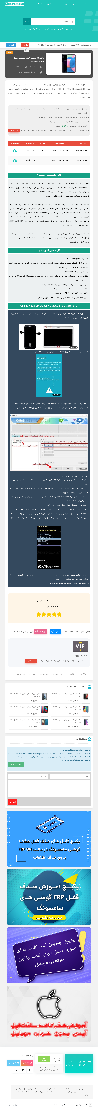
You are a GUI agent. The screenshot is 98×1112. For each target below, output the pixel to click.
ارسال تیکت (44, 1059)
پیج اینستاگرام (40, 631)
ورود (24, 45)
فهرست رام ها (85, 45)
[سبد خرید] (27, 49)
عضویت (9, 45)
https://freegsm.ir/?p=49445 (23, 72)
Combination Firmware (37, 212)
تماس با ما (48, 4)
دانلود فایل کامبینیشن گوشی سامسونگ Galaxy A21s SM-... (66, 721)
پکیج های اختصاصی (72, 4)
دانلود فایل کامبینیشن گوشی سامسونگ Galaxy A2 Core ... (25, 708)
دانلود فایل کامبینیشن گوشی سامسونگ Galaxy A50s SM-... (66, 708)
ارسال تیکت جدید (16, 764)
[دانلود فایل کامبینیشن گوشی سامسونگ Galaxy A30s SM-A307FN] (68, 64)
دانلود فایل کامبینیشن (82, 84)
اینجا (73, 313)
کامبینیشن (73, 45)
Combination (72, 204)
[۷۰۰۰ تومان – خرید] (15, 151)
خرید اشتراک (14, 130)
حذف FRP (41, 45)
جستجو (27, 21)
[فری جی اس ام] (14, 4)
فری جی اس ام (19, 84)
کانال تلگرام (55, 631)
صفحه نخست (86, 4)
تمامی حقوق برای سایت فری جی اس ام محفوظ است (69, 1105)
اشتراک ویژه (59, 4)
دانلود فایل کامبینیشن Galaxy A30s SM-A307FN (32, 674)
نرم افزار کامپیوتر (61, 45)
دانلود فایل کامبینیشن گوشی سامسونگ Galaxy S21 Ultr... (66, 695)
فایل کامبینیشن (53, 175)
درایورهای (42, 403)
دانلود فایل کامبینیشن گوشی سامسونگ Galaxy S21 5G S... (25, 695)
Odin (15, 480)
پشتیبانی (40, 4)
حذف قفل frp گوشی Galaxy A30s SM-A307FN (66, 674)
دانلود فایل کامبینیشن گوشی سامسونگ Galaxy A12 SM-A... (25, 721)
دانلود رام (67, 121)
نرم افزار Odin (82, 313)
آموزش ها (50, 45)
